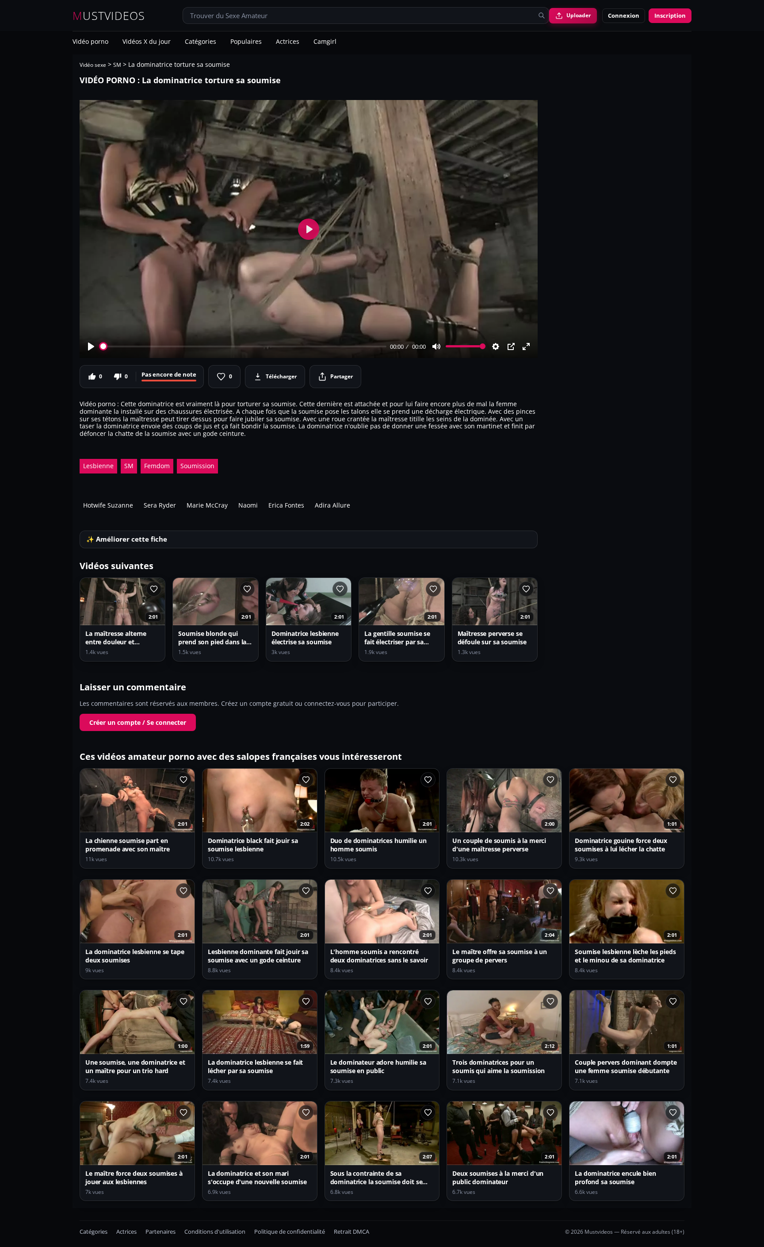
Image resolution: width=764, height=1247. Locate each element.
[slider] (243, 346)
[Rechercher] (542, 15)
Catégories (200, 42)
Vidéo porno (90, 42)
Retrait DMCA (351, 1232)
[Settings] (496, 346)
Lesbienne (98, 466)
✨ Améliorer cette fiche (126, 539)
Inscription (670, 15)
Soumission (197, 466)
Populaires (246, 42)
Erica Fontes (286, 505)
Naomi (248, 505)
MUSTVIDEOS (109, 15)
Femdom (157, 466)
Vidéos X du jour (146, 42)
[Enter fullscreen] (526, 346)
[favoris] (153, 589)
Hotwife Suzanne (108, 505)
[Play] (91, 346)
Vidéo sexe (93, 65)
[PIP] (511, 346)
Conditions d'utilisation (214, 1232)
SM (117, 65)
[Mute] (436, 346)
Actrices (287, 42)
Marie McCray (207, 505)
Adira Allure (332, 505)
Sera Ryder (160, 505)
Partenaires (160, 1232)
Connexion (623, 15)
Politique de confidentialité (289, 1232)
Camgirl (324, 42)
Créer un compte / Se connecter (137, 722)
